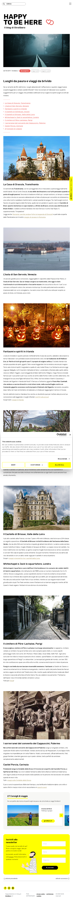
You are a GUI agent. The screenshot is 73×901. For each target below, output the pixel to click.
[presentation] (6, 815)
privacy (11, 857)
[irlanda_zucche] (36, 321)
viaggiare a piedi (45, 71)
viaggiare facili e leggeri (71, 188)
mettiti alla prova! (42, 397)
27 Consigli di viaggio (13, 129)
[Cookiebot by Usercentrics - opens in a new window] (58, 434)
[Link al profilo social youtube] (12, 888)
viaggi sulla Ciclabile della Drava (19, 780)
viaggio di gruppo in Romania (35, 217)
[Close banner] (70, 434)
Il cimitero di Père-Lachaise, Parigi (19, 120)
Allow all (59, 465)
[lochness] (36, 426)
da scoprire (25, 71)
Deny (13, 465)
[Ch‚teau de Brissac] (36, 504)
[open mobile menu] (70, 4)
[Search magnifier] (4, 4)
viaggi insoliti (35, 71)
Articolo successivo (61, 878)
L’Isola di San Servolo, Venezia (17, 106)
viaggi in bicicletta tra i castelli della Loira (24, 558)
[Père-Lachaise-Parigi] (36, 614)
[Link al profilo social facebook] (5, 888)
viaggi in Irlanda (18, 400)
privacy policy (41, 894)
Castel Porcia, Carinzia (14, 126)
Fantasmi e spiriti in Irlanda (16, 109)
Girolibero (19, 27)
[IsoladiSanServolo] (36, 245)
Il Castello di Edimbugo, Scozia (17, 112)
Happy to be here (24, 19)
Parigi (12, 681)
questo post (42, 787)
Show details (62, 459)
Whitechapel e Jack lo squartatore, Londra (22, 117)
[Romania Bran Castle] (36, 157)
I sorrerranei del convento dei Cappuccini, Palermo (25, 123)
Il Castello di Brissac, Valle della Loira (20, 114)
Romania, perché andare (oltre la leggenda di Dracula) (33, 214)
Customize (35, 465)
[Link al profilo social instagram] (9, 888)
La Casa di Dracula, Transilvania (17, 103)
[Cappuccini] (36, 711)
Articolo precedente (11, 878)
